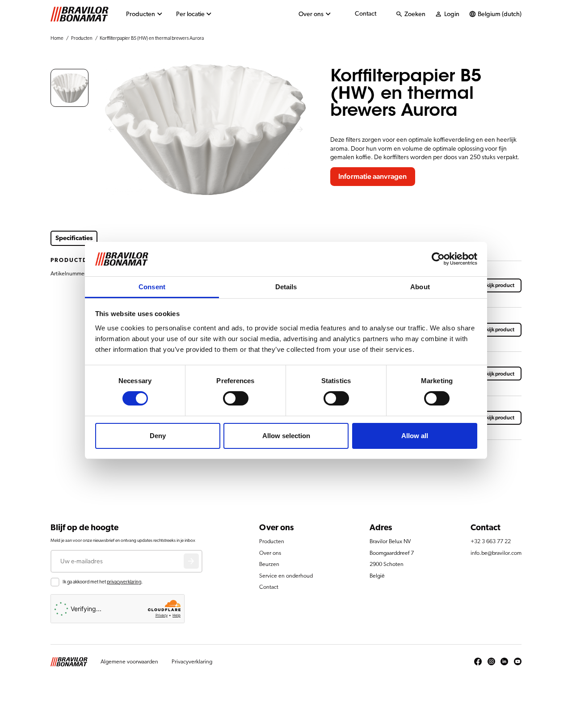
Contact (365, 13)
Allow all (414, 435)
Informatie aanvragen (372, 176)
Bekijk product (497, 285)
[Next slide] (300, 130)
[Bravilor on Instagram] (491, 662)
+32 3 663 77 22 (491, 542)
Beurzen (269, 564)
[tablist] (184, 238)
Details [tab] (286, 287)
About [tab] (420, 287)
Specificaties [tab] (74, 238)
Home (56, 38)
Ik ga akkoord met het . (103, 581)
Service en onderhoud (286, 576)
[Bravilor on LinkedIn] (504, 662)
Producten (140, 14)
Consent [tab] (152, 287)
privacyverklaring (124, 581)
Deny (158, 435)
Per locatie (190, 14)
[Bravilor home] (79, 14)
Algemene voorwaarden (129, 662)
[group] (69, 88)
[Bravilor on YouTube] (518, 662)
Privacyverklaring (192, 662)
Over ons (311, 14)
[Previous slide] (111, 130)
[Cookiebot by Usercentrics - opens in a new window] (438, 259)
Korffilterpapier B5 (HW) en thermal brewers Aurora (152, 38)
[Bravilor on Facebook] (478, 662)
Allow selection (286, 435)
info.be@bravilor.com (496, 553)
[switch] (235, 398)
